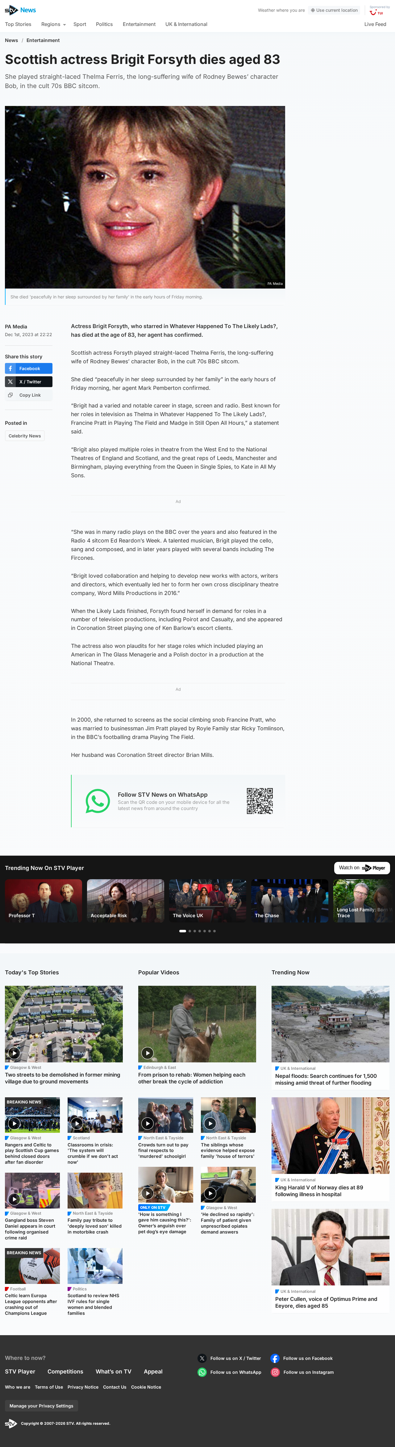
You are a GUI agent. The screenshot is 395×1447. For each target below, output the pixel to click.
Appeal (153, 1371)
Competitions (65, 1371)
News (11, 40)
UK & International (186, 24)
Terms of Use (49, 1387)
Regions (50, 24)
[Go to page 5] (204, 931)
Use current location (337, 10)
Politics (104, 24)
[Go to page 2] (190, 931)
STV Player (20, 1371)
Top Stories (18, 24)
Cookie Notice (146, 1387)
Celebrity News (25, 435)
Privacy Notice (83, 1387)
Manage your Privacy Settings (41, 1405)
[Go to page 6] (209, 931)
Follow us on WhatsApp (235, 1372)
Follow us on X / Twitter (235, 1358)
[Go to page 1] (182, 931)
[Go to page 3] (194, 931)
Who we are (17, 1387)
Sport (79, 24)
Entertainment (139, 24)
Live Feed (375, 24)
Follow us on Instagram (309, 1372)
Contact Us (115, 1387)
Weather (266, 10)
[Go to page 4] (199, 931)
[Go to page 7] (214, 931)
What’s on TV (113, 1371)
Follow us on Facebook (308, 1358)
